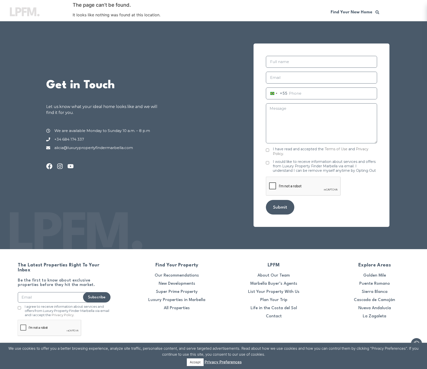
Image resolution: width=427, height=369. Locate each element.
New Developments (205, 12)
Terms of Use (336, 149)
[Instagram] (60, 166)
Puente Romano (374, 284)
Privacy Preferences (223, 362)
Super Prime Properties (156, 12)
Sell (122, 12)
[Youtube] (70, 166)
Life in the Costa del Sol (274, 308)
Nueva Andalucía (374, 308)
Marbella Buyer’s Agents (273, 284)
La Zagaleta (374, 316)
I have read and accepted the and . (320, 151)
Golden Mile (374, 275)
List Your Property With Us (273, 292)
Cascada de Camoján (374, 300)
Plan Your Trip (273, 300)
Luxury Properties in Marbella (176, 300)
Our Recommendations (254, 12)
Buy (106, 12)
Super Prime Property (177, 292)
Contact (274, 316)
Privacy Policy (63, 315)
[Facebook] (49, 166)
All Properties (177, 308)
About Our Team (273, 275)
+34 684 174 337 (301, 12)
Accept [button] (195, 362)
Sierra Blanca (374, 292)
